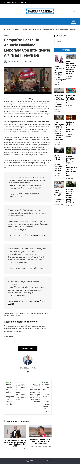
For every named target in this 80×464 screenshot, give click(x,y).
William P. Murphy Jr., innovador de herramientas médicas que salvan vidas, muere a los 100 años (35, 392)
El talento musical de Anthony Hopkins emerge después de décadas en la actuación (70, 196)
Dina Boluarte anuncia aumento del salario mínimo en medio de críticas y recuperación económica (40, 443)
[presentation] (6, 438)
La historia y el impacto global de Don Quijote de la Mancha (71, 99)
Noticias (6, 35)
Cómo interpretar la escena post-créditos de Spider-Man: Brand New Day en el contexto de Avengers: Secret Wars (59, 130)
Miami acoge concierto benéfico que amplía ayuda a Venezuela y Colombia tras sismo (59, 101)
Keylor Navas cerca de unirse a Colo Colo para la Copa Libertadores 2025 (15, 441)
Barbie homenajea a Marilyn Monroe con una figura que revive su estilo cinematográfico (60, 73)
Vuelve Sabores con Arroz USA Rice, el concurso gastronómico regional (59, 196)
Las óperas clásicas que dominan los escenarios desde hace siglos (70, 127)
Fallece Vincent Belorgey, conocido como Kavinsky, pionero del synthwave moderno (58, 162)
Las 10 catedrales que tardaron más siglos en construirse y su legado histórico (71, 67)
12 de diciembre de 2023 (35, 235)
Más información (27, 349)
